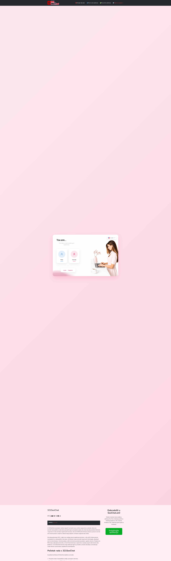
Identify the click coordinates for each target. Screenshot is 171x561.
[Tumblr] (56, 516)
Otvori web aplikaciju (93, 3)
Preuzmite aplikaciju (106, 3)
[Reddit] (58, 516)
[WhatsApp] (60, 516)
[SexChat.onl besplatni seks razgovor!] (53, 3)
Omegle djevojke (81, 3)
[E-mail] (52, 516)
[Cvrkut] (50, 516)
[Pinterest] (54, 516)
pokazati (55, 522)
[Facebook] (48, 516)
